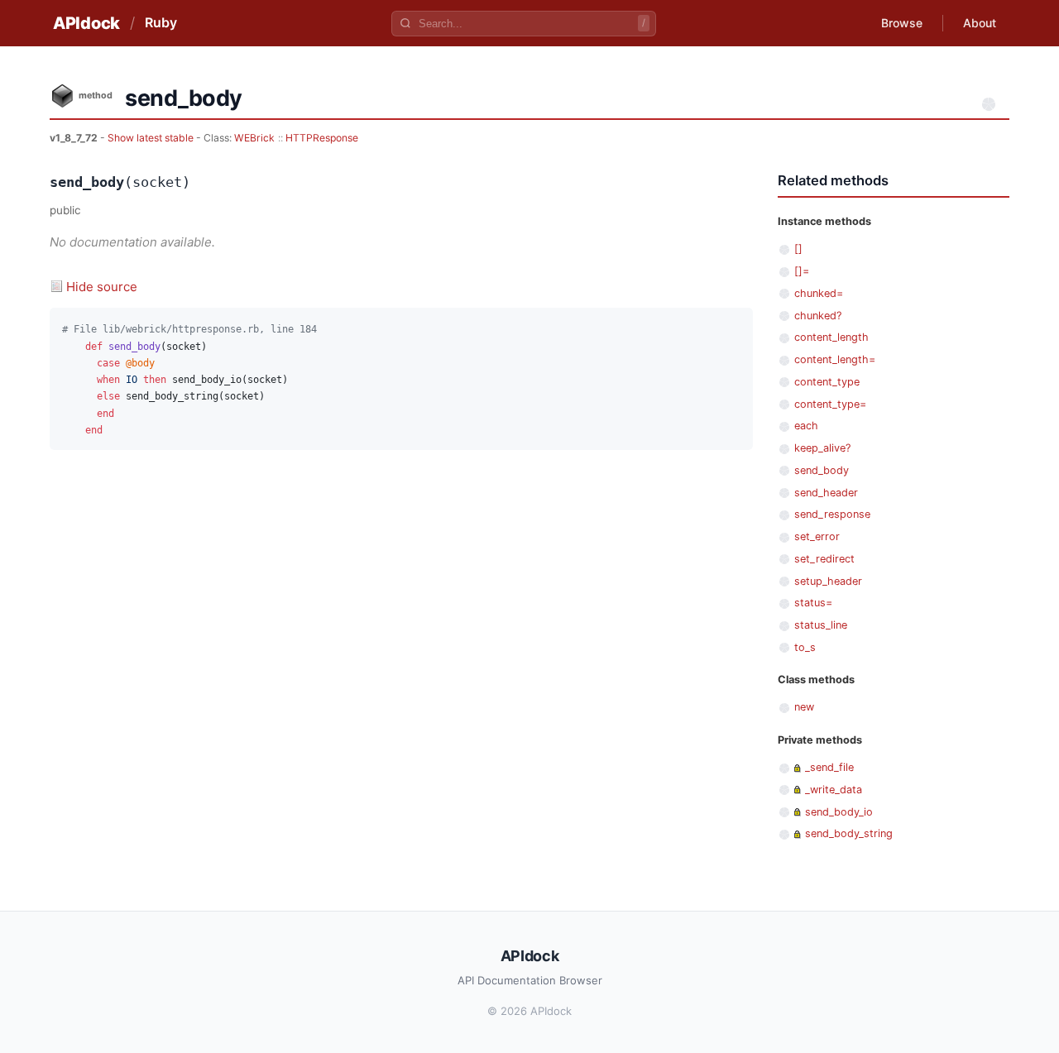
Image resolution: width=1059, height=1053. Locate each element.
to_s (805, 647)
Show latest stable (152, 138)
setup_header (828, 581)
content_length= (834, 359)
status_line (820, 625)
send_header (826, 492)
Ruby (161, 22)
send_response (832, 514)
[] (798, 248)
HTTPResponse (321, 138)
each (806, 425)
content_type (827, 382)
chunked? (817, 315)
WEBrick (254, 138)
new (804, 707)
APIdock (86, 23)
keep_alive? (822, 448)
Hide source (101, 286)
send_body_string (849, 833)
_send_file (829, 767)
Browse (901, 23)
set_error (817, 536)
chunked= (818, 293)
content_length (831, 337)
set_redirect (824, 559)
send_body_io (839, 812)
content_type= (830, 404)
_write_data (833, 789)
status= (813, 602)
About (979, 23)
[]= (801, 271)
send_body (821, 470)
